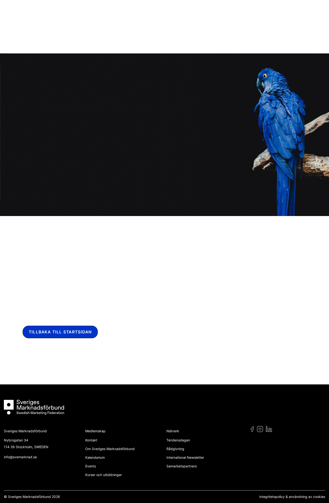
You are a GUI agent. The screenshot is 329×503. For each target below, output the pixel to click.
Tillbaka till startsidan (60, 331)
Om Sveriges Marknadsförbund (110, 449)
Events (90, 466)
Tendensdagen (178, 440)
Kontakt (91, 440)
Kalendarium (95, 457)
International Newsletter (185, 457)
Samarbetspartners (181, 466)
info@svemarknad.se (20, 457)
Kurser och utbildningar (103, 475)
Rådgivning (175, 449)
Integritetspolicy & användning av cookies (292, 497)
